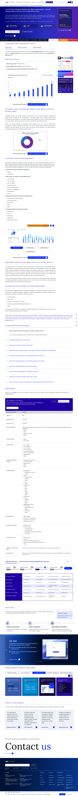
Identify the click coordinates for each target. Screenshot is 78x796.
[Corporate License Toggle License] (61, 567)
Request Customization (63, 401)
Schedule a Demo (13, 659)
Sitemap (41, 775)
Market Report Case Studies (64, 79)
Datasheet (61, 63)
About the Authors (62, 613)
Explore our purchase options (29, 548)
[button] (59, 2)
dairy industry (43, 124)
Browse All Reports (9, 35)
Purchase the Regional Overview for (37, 225)
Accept (62, 794)
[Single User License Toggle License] (31, 567)
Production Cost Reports (52, 672)
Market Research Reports (66, 672)
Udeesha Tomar (68, 615)
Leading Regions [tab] (30, 251)
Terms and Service (42, 782)
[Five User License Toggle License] (46, 567)
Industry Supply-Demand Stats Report (70, 788)
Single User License (63, 65)
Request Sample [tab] (37, 47)
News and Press (51, 782)
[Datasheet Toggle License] (14, 567)
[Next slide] (72, 676)
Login (69, 2)
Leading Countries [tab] (44, 247)
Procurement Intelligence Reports (60, 785)
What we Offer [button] (19, 2)
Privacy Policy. (47, 794)
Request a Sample (62, 81)
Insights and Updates (52, 784)
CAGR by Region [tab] (30, 247)
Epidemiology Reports (69, 782)
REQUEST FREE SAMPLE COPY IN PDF (37, 104)
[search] (63, 2)
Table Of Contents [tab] (22, 47)
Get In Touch (8, 753)
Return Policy (42, 784)
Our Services (45, 727)
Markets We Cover (63, 727)
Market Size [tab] (8, 47)
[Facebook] (62, 30)
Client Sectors (34, 2)
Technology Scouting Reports (69, 785)
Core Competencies (27, 2)
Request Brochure (11, 727)
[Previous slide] (69, 676)
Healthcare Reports (68, 775)
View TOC (54, 401)
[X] (68, 30)
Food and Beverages (13, 5)
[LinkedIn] (64, 30)
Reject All (69, 794)
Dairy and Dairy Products (24, 5)
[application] (30, 89)
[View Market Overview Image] (53, 225)
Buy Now (60, 71)
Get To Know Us (28, 727)
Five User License (62, 67)
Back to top (3, 791)
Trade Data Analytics (12, 672)
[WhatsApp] (66, 30)
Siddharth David (23, 21)
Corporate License (62, 69)
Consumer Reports (60, 782)
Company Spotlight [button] (41, 2)
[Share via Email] (70, 30)
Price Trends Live (25, 672)
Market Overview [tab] (16, 247)
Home (6, 5)
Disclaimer (41, 777)
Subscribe (33, 765)
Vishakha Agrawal (63, 617)
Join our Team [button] (49, 2)
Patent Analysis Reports (69, 777)
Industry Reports (59, 775)
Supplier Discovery (39, 672)
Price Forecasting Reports (61, 777)
